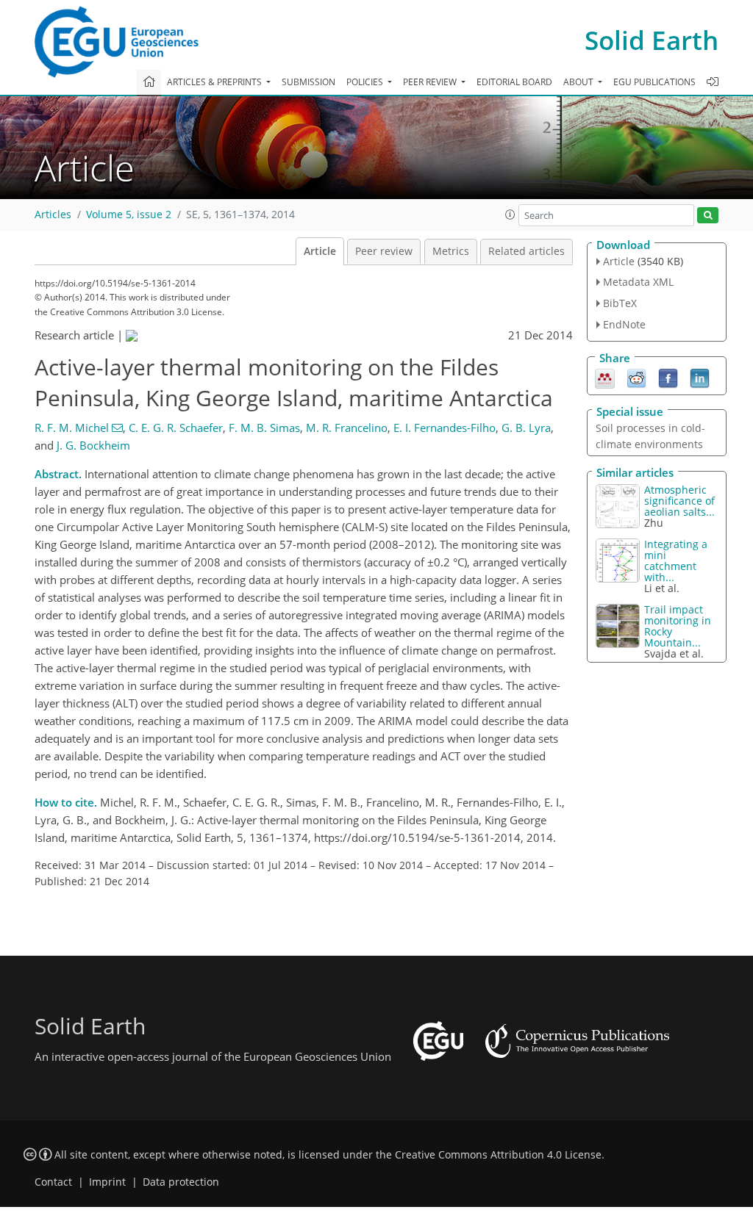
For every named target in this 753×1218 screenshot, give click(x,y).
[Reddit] (636, 377)
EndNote (624, 324)
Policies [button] (365, 82)
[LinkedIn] (700, 377)
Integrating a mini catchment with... (675, 560)
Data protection (181, 1182)
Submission (308, 82)
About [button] (579, 82)
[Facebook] (668, 377)
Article (320, 251)
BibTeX (620, 303)
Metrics (450, 251)
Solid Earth (651, 40)
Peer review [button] (431, 82)
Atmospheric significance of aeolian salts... (679, 501)
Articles (53, 214)
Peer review (384, 251)
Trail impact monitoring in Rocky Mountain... (677, 625)
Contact (53, 1182)
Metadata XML (638, 282)
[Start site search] (707, 215)
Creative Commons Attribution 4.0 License (498, 1154)
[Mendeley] (605, 377)
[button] (510, 214)
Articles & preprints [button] (215, 82)
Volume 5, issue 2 (128, 214)
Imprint (107, 1182)
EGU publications (654, 82)
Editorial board (514, 82)
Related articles (526, 251)
